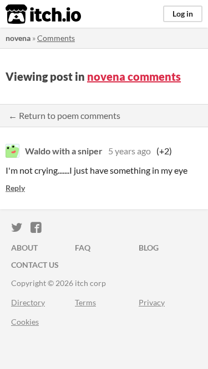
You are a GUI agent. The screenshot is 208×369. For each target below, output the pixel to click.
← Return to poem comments (64, 115)
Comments (56, 38)
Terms (85, 302)
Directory (28, 302)
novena (18, 38)
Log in (183, 13)
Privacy (152, 302)
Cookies (25, 321)
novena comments (134, 76)
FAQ (82, 247)
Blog (149, 247)
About (24, 247)
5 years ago (129, 150)
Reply (15, 188)
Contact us (35, 264)
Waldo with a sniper (64, 150)
